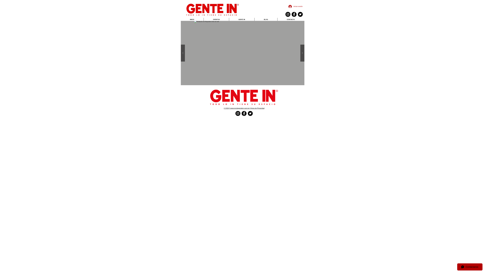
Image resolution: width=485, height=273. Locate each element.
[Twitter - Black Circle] (300, 14)
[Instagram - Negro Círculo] (287, 14)
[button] (242, 53)
